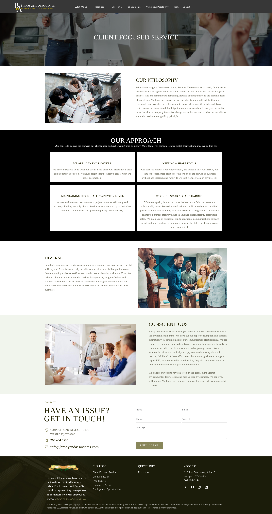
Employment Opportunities (107, 489)
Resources (99, 7)
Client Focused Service (104, 472)
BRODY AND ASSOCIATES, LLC (70, 499)
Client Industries (101, 477)
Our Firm (116, 7)
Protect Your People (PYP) (157, 7)
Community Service (103, 485)
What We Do (81, 7)
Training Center (134, 7)
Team (176, 7)
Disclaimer (143, 472)
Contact (186, 7)
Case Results (99, 481)
